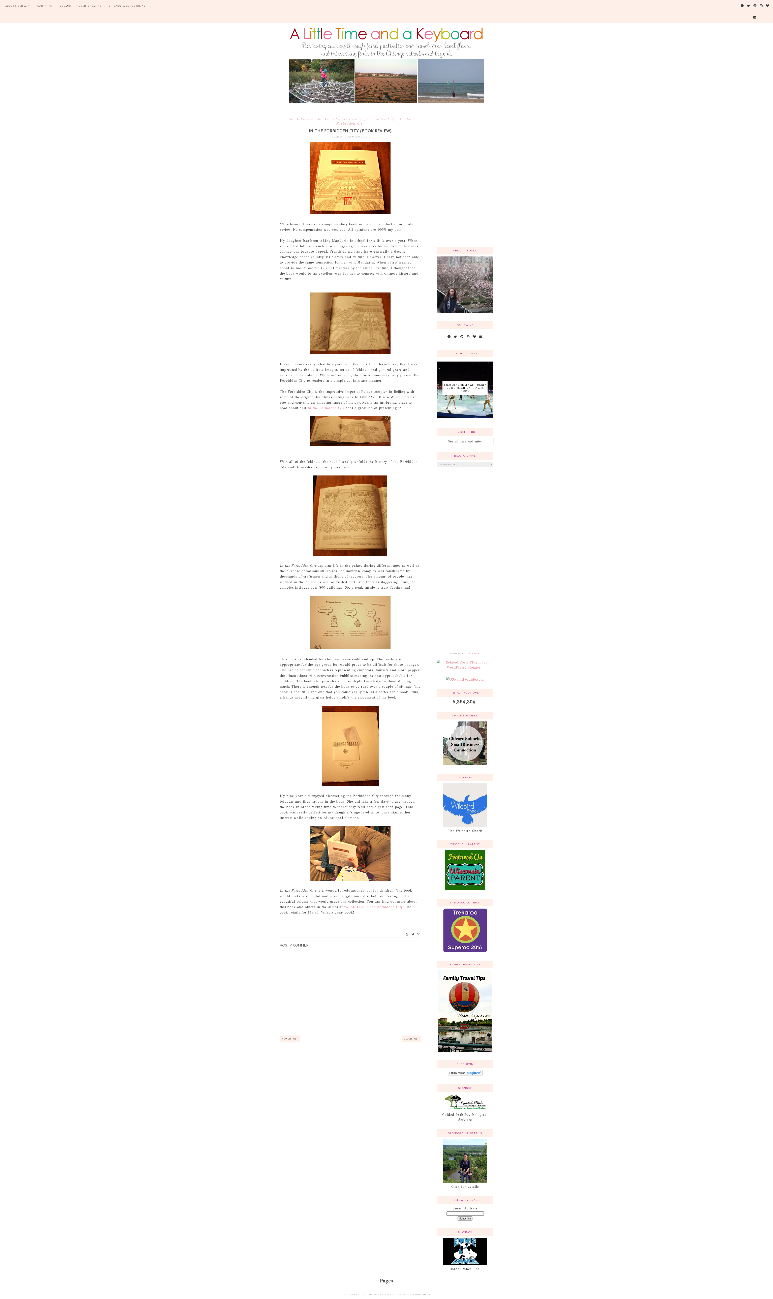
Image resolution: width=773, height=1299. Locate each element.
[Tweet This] (413, 934)
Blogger (473, 653)
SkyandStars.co (420, 1294)
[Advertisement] (465, 179)
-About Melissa (15, 6)
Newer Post (290, 1039)
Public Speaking (89, 6)
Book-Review (302, 119)
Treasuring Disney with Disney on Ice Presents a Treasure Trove (465, 387)
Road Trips (44, 6)
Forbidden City (382, 119)
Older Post (411, 1039)
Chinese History (348, 119)
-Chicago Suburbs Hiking (127, 6)
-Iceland (64, 6)
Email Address (465, 1208)
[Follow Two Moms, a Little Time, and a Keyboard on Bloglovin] (465, 1075)
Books (324, 119)
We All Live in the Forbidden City (373, 907)
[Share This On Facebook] (407, 934)
